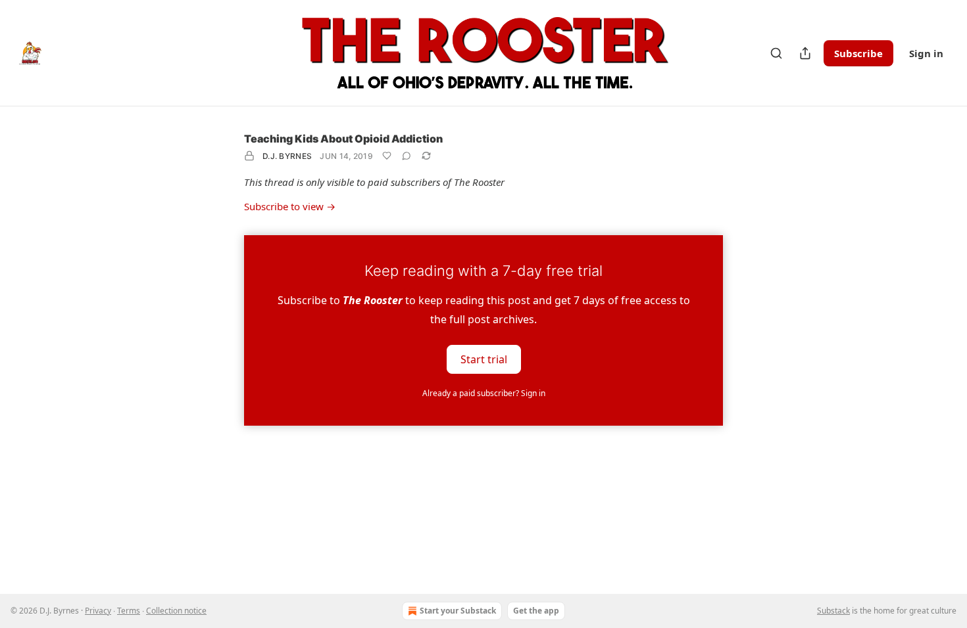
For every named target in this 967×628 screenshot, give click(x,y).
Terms (128, 610)
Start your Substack (458, 610)
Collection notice (176, 610)
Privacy (98, 610)
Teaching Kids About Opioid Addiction (343, 138)
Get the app (536, 610)
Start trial (483, 358)
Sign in (926, 53)
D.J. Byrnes (287, 156)
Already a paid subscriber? (483, 393)
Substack (833, 610)
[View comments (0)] (406, 156)
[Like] (386, 156)
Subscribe (858, 53)
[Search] (776, 53)
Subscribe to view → (289, 206)
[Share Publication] (805, 53)
